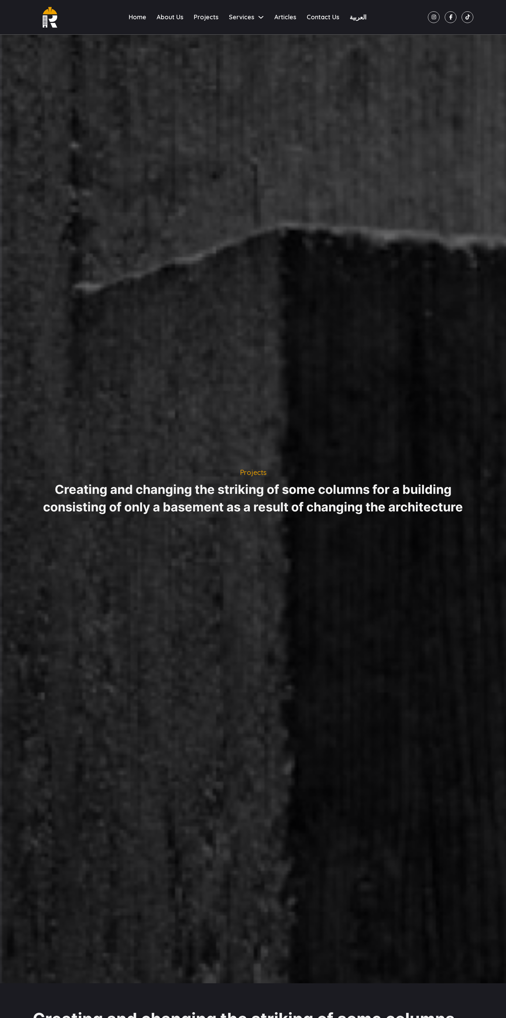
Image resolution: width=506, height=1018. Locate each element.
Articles (285, 17)
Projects (206, 17)
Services (241, 17)
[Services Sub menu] (261, 17)
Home (137, 17)
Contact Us (323, 17)
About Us (170, 17)
